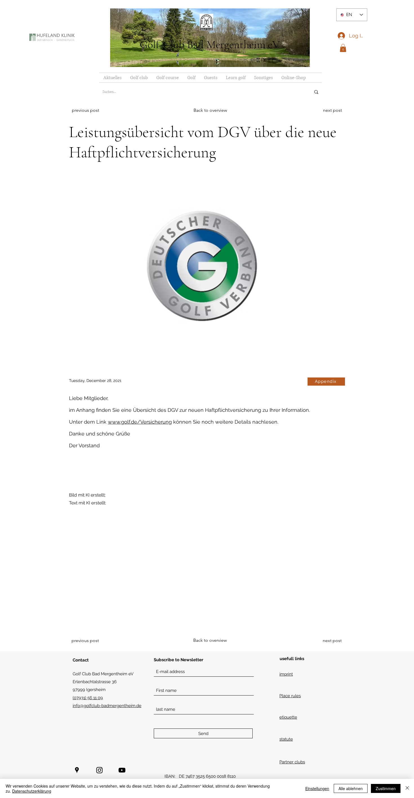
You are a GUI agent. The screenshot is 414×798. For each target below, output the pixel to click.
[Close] (407, 788)
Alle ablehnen (351, 788)
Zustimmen (386, 788)
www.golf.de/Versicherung (140, 422)
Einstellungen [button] (317, 788)
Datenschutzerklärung (31, 791)
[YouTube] (122, 770)
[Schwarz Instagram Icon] (99, 770)
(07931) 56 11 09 (88, 697)
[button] (343, 48)
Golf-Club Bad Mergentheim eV (210, 44)
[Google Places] (77, 770)
